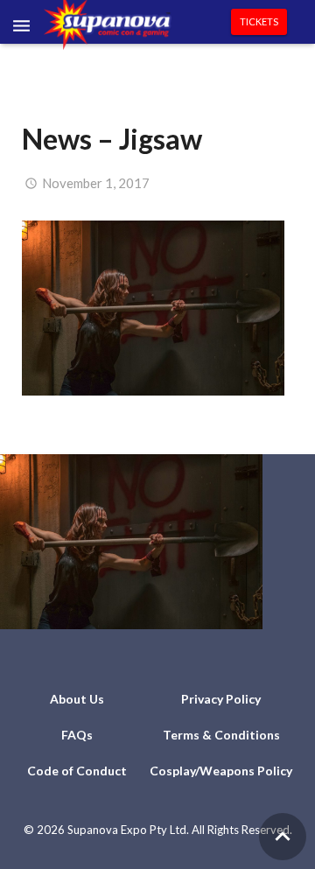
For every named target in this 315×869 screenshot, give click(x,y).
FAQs (77, 734)
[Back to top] (282, 836)
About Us (77, 698)
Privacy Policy (221, 698)
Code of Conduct (77, 770)
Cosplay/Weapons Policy (221, 770)
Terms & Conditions (221, 734)
